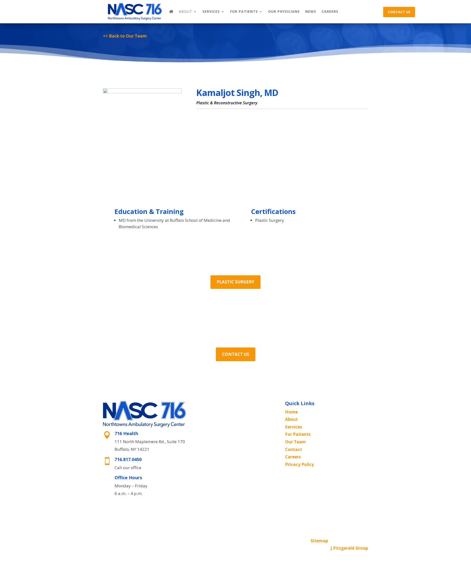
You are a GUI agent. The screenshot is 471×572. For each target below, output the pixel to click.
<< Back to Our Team (125, 36)
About (291, 419)
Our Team (295, 442)
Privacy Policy (299, 464)
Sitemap (319, 541)
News (310, 11)
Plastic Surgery (235, 282)
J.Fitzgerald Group (349, 548)
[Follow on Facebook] (231, 541)
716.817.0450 (128, 459)
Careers (330, 11)
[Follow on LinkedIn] (240, 541)
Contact (293, 449)
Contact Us (399, 12)
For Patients (244, 11)
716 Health (126, 433)
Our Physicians (284, 11)
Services (211, 11)
